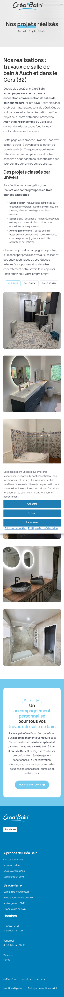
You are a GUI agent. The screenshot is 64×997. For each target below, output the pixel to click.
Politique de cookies (16, 528)
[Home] (28, 5)
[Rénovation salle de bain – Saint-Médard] (32, 574)
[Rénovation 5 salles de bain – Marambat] (32, 447)
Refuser (32, 513)
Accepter (32, 503)
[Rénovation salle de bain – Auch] (32, 384)
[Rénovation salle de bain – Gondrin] (32, 637)
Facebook (10, 829)
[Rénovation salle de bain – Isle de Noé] (32, 320)
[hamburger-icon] (61, 6)
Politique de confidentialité (43, 528)
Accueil (22, 31)
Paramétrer (32, 522)
